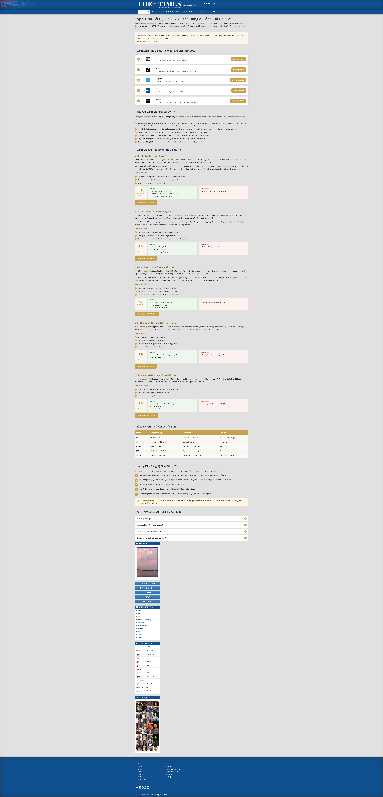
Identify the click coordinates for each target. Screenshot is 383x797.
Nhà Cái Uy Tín (144, 12)
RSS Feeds (143, 779)
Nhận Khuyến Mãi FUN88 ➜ (147, 314)
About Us (141, 774)
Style (139, 632)
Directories (189, 12)
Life (138, 617)
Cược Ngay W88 (238, 70)
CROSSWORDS (147, 601)
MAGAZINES (156, 12)
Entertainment (142, 626)
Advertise (169, 767)
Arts (138, 614)
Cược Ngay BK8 (239, 90)
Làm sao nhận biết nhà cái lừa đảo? (150, 525)
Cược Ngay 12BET (238, 101)
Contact (140, 769)
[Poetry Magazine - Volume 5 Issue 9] (147, 562)
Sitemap (168, 777)
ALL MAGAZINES (147, 583)
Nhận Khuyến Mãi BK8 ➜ (146, 366)
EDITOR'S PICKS (147, 588)
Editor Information (172, 772)
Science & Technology (144, 620)
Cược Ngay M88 (238, 59)
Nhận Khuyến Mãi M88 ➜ (146, 202)
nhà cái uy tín (154, 23)
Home (139, 637)
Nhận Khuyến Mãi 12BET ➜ (146, 415)
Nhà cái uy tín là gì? (144, 518)
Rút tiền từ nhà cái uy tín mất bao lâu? (151, 531)
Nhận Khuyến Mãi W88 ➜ (146, 258)
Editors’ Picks (168, 12)
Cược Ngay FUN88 (238, 80)
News (213, 12)
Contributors (202, 12)
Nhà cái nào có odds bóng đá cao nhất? (151, 538)
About (178, 12)
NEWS (147, 597)
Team (140, 777)
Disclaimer (169, 774)
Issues (139, 635)
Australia (140, 629)
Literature (140, 623)
